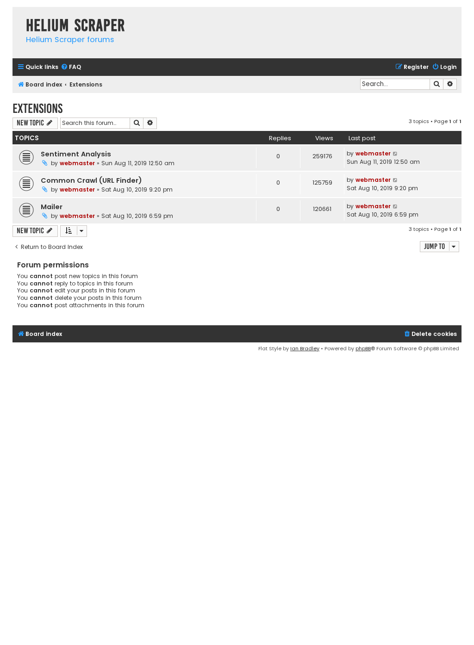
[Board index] (17, 16)
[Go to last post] (396, 153)
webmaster (77, 163)
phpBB (363, 348)
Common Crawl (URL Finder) (91, 180)
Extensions (37, 108)
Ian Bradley (304, 348)
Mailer (51, 206)
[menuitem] (71, 67)
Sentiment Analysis (76, 154)
